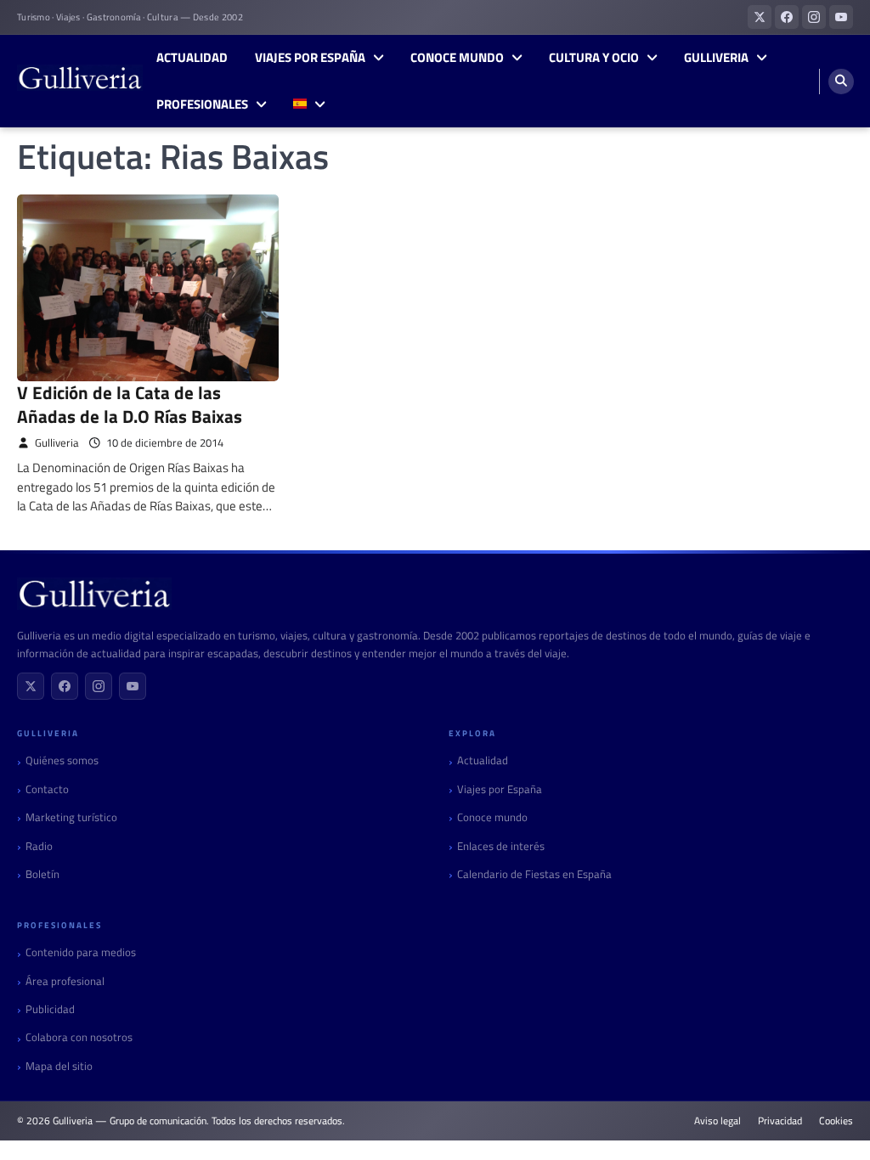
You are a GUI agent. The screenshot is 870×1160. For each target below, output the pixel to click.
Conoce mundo (457, 57)
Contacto (47, 789)
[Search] (841, 81)
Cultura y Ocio (594, 57)
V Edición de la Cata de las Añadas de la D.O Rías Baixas (129, 404)
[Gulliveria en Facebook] (787, 17)
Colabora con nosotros (79, 1037)
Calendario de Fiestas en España (534, 874)
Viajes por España (310, 57)
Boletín (42, 874)
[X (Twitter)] (30, 686)
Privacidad (780, 1121)
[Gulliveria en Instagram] (814, 17)
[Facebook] (64, 686)
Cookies (836, 1121)
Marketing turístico (71, 817)
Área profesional (65, 981)
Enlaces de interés (501, 846)
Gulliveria (716, 57)
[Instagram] (98, 686)
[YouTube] (132, 686)
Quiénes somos (62, 760)
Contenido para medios (80, 952)
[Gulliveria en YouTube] (841, 17)
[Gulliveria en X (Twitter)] (759, 17)
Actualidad (192, 57)
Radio (39, 846)
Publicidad (50, 1009)
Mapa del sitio (59, 1066)
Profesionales (202, 104)
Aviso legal (717, 1121)
